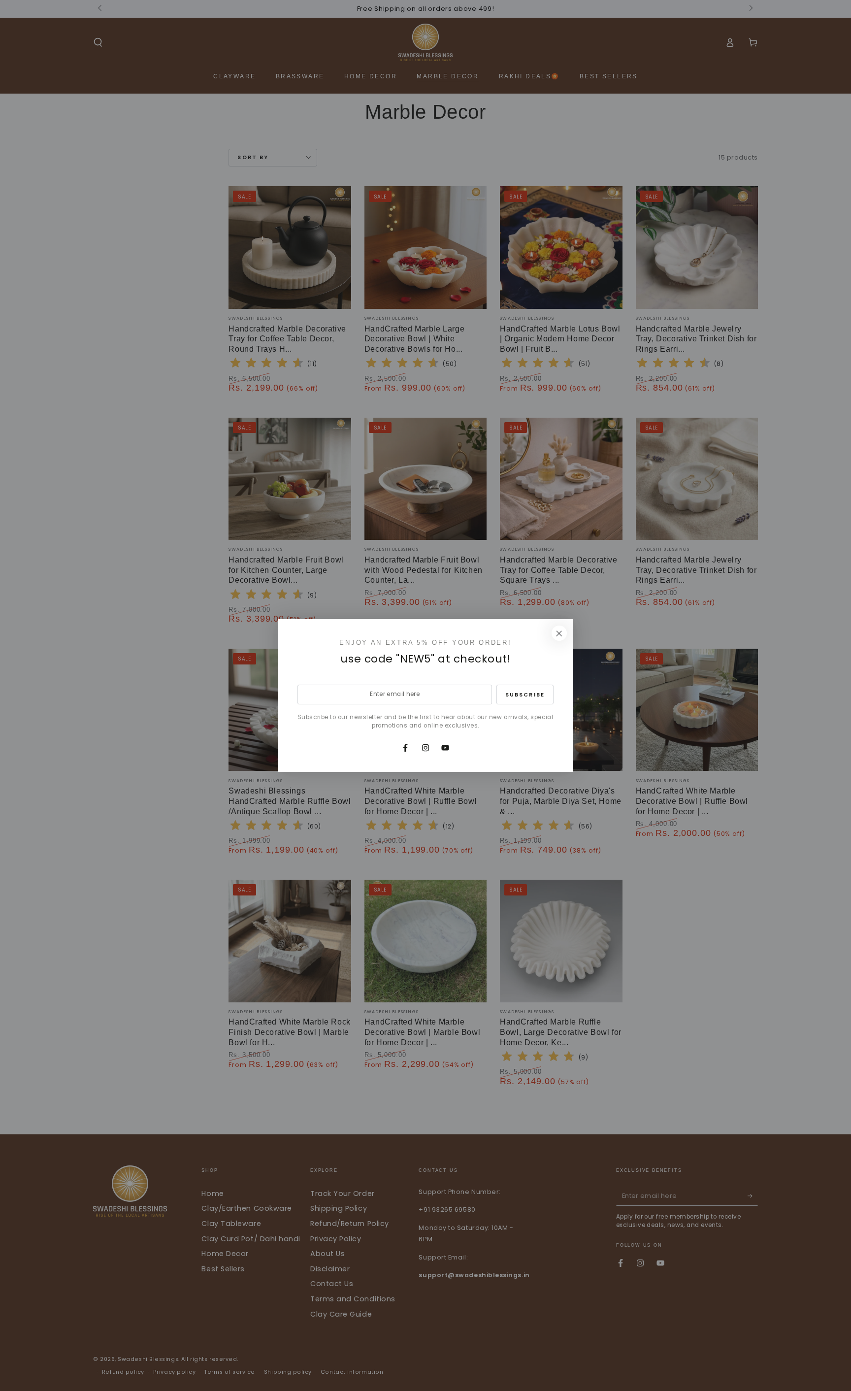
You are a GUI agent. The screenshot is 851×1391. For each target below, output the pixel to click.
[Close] (559, 633)
